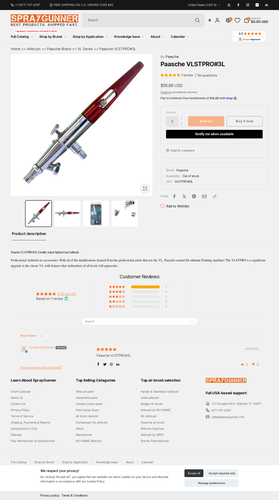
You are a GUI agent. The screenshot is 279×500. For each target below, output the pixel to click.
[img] (106, 349)
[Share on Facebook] (174, 196)
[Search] (197, 20)
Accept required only (222, 473)
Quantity (171, 112)
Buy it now (244, 121)
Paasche (170, 57)
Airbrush (33, 49)
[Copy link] (215, 196)
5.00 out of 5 (66, 294)
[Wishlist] (237, 20)
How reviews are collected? (41, 367)
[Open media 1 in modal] (81, 125)
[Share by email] (204, 196)
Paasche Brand (59, 49)
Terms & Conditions (74, 495)
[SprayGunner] (226, 382)
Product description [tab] (29, 233)
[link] (27, 5)
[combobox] (143, 20)
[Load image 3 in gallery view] (96, 214)
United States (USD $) (202, 5)
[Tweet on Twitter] (184, 196)
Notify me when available (214, 134)
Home (15, 49)
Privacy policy (49, 495)
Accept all (194, 473)
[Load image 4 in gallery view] (125, 214)
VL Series (85, 49)
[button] (256, 20)
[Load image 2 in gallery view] (67, 214)
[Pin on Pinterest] (194, 196)
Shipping (166, 92)
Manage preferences (211, 483)
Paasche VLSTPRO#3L (117, 49)
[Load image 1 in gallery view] (38, 214)
